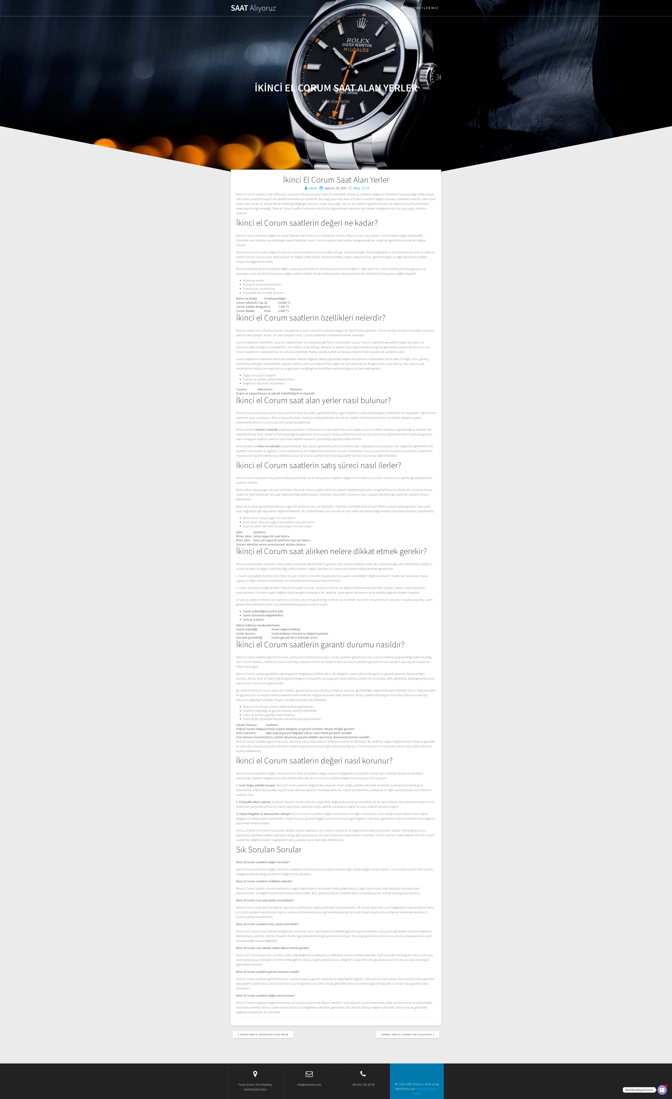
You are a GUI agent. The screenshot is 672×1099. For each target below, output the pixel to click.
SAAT (253, 8)
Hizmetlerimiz (424, 8)
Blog (378, 8)
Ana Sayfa (357, 8)
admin (313, 188)
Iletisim (396, 8)
